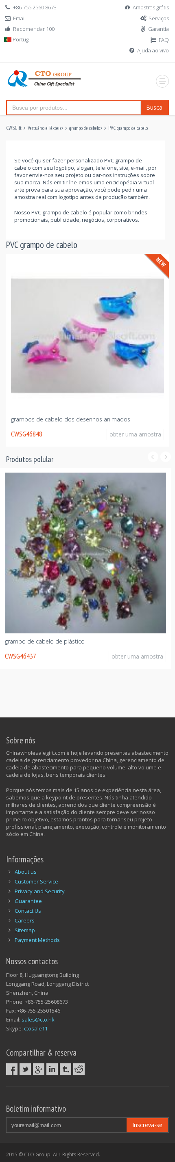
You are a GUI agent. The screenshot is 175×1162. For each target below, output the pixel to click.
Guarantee (28, 901)
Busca (154, 107)
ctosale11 (36, 1028)
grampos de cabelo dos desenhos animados (70, 419)
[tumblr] (65, 1069)
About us (26, 871)
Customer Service (36, 881)
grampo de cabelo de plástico (45, 641)
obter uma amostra (135, 434)
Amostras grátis (151, 7)
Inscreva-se (147, 1125)
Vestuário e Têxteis (44, 128)
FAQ (164, 39)
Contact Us (28, 910)
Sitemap (25, 930)
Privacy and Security (40, 891)
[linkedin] (52, 1069)
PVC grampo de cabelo (128, 128)
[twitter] (25, 1069)
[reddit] (79, 1069)
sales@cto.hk (38, 1019)
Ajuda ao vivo (153, 50)
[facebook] (12, 1069)
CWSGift (14, 128)
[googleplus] (38, 1069)
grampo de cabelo (84, 128)
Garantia (158, 28)
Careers (25, 920)
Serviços (159, 18)
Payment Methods (37, 940)
